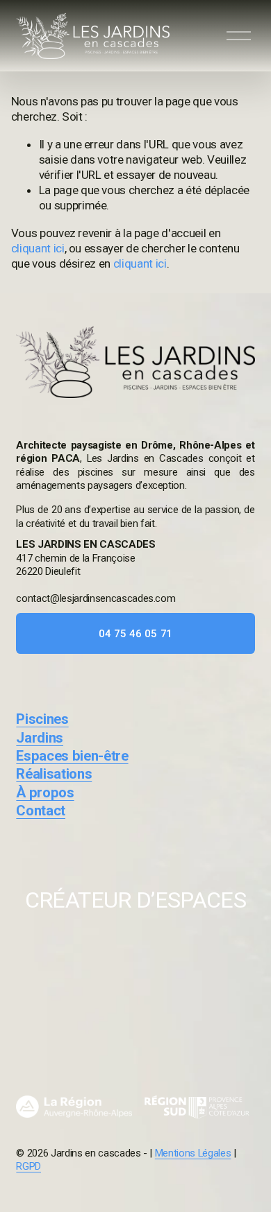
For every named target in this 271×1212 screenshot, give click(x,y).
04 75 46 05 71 (135, 633)
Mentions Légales (193, 1153)
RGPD (28, 1166)
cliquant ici (38, 248)
